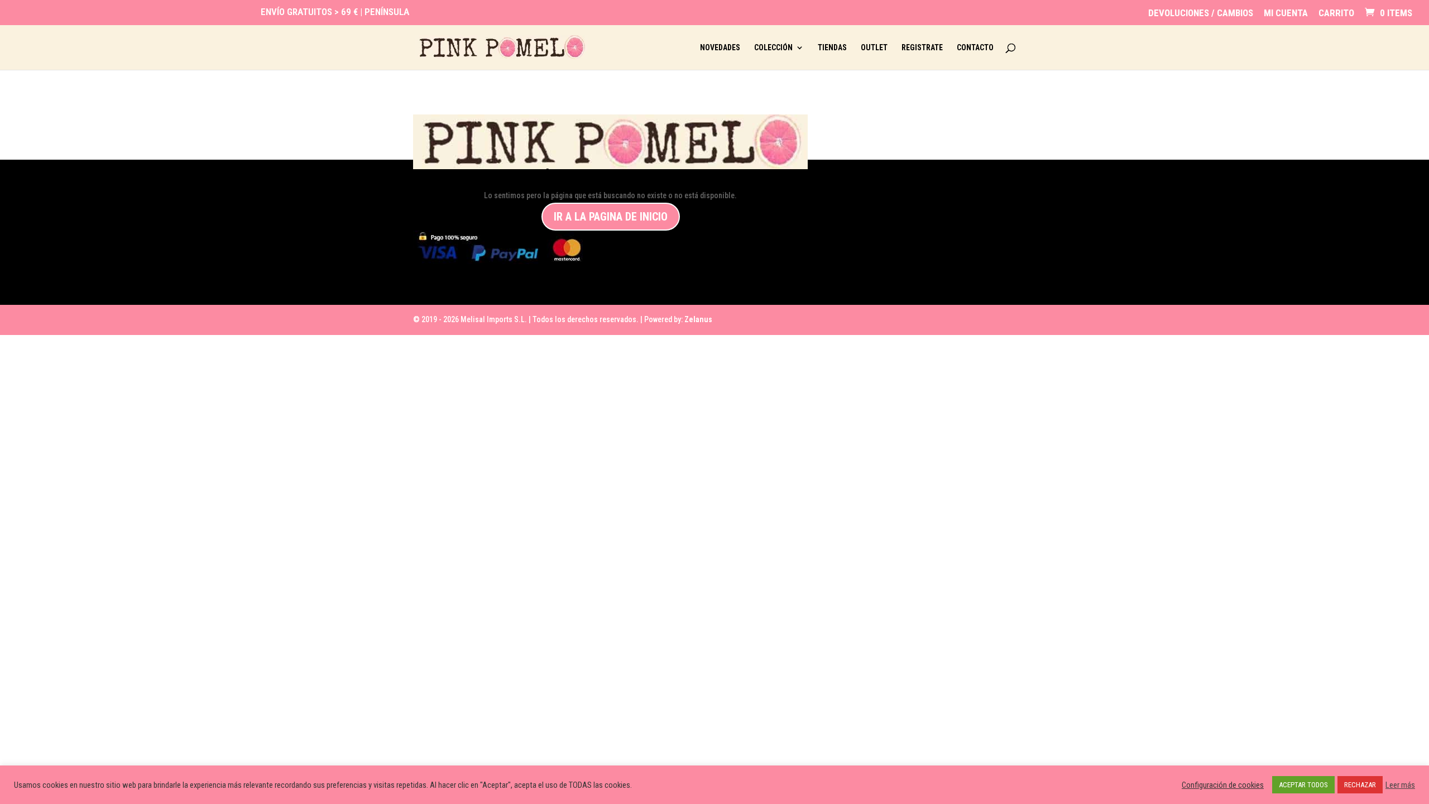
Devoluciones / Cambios (1200, 13)
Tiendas (832, 48)
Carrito (1336, 13)
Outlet (874, 48)
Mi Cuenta (1286, 13)
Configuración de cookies (1223, 785)
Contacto (975, 48)
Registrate (922, 48)
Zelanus (698, 319)
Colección (773, 48)
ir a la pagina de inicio (611, 216)
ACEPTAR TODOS (1303, 785)
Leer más (1400, 785)
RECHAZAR (1360, 785)
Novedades (720, 48)
